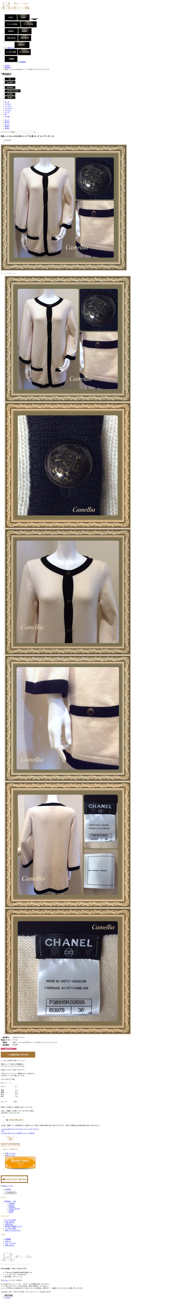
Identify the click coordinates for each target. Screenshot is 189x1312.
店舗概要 (8, 1239)
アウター (8, 104)
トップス (8, 106)
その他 (7, 116)
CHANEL (12, 1203)
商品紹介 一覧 (10, 1201)
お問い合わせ (9, 1245)
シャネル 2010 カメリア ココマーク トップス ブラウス (20, 1129)
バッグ (7, 112)
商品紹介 (8, 67)
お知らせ (8, 1241)
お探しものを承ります (12, 1230)
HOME (7, 65)
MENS (11, 1212)
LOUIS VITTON (14, 1208)
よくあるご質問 (10, 1228)
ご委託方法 (9, 1224)
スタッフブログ (10, 1243)
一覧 (2, 1131)
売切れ (7, 128)
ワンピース (9, 108)
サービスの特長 (10, 1220)
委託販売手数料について (13, 1226)
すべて (7, 102)
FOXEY (11, 1205)
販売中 (7, 122)
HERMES (12, 1207)
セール (7, 124)
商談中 (7, 126)
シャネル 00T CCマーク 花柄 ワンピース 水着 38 (18, 1133)
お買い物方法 (9, 1222)
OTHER (11, 1210)
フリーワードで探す (8, 132)
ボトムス (8, 110)
